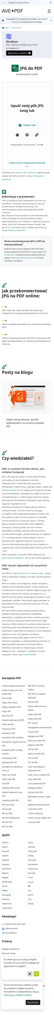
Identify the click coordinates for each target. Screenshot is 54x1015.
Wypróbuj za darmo (18, 53)
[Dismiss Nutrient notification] (50, 3)
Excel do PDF (7, 715)
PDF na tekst (7, 826)
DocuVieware (11, 933)
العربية (30, 882)
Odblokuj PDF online (11, 788)
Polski (4, 890)
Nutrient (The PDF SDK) (15, 924)
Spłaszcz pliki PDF (35, 745)
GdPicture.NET (11, 928)
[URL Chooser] (36, 135)
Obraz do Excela (9, 775)
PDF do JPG (6, 809)
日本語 (30, 903)
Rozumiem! (33, 1002)
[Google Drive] (17, 135)
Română (5, 899)
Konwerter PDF (8, 733)
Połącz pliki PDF (34, 714)
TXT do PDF (33, 762)
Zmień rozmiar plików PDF (39, 818)
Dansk (4, 847)
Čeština (5, 842)
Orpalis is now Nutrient (18, 2)
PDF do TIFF (7, 822)
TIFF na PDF (33, 758)
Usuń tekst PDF (34, 779)
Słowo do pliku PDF (36, 753)
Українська (33, 868)
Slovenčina (6, 903)
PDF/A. (41, 637)
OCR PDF (6, 783)
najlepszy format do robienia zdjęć (28, 573)
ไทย (29, 890)
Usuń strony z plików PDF (39, 775)
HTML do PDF (8, 724)
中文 (30, 899)
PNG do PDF (33, 702)
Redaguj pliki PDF (35, 736)
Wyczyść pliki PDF (35, 792)
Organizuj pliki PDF (10, 800)
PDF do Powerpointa (11, 818)
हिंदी (29, 886)
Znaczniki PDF (34, 822)
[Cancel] (30, 974)
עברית (30, 877)
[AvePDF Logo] (12, 11)
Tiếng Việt (32, 851)
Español (5, 860)
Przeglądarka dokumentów (39, 727)
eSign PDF (6, 711)
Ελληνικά (32, 860)
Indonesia (6, 868)
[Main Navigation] (49, 10)
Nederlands (7, 882)
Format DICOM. (29, 654)
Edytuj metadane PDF (11, 707)
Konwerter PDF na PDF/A (12, 737)
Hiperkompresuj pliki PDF (13, 720)
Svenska (31, 847)
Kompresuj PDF (8, 729)
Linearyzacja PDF (9, 758)
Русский (31, 873)
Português (6, 895)
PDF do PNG (7, 813)
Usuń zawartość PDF (37, 783)
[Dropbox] (27, 135)
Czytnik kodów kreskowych (13, 686)
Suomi (30, 842)
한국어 (30, 895)
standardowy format (14, 490)
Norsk (4, 886)
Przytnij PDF (33, 732)
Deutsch (5, 851)
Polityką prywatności (17, 230)
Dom (7, 27)
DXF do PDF (7, 698)
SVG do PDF (33, 749)
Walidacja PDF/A (35, 788)
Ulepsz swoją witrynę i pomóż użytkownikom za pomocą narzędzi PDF (25, 423)
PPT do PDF (33, 723)
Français (5, 864)
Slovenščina (7, 908)
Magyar (5, 877)
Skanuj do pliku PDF (36, 740)
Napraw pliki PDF (9, 762)
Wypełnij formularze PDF (39, 804)
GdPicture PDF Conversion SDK (24, 258)
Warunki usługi (8, 953)
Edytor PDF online (9, 702)
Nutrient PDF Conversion (26, 172)
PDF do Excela (8, 804)
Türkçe (31, 855)
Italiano (5, 873)
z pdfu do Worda (35, 813)
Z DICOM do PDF (35, 809)
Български (32, 864)
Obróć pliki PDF (8, 779)
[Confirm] (36, 974)
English (5, 855)
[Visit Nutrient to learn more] (4, 3)
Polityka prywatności (11, 949)
